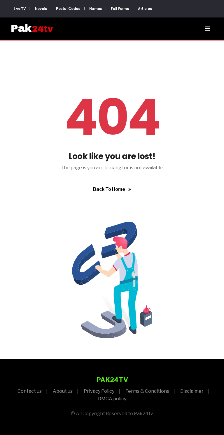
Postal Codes (68, 8)
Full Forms (120, 8)
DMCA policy (112, 398)
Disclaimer (192, 391)
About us (63, 391)
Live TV (20, 8)
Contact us (30, 391)
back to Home (109, 189)
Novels (41, 8)
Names (95, 8)
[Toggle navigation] (207, 28)
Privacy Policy (99, 391)
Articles (145, 8)
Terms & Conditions (147, 391)
